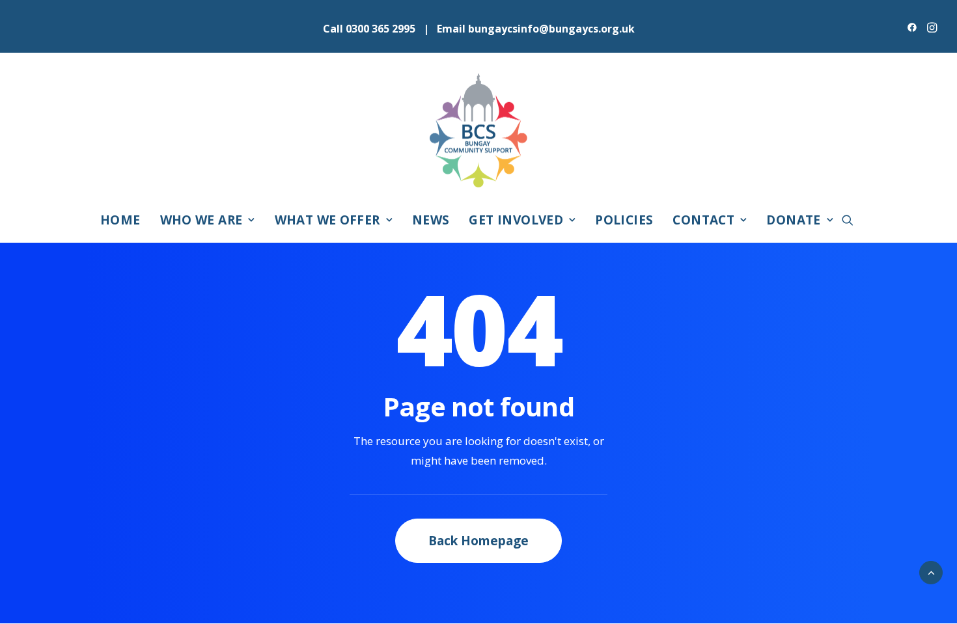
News (431, 219)
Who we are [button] (201, 219)
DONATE (793, 219)
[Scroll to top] (931, 571)
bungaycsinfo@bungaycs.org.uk (551, 28)
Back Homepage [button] (478, 540)
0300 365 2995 (380, 28)
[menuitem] (912, 27)
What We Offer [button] (327, 219)
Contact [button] (703, 219)
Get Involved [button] (516, 219)
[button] (912, 27)
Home (120, 219)
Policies (624, 219)
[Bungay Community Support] (478, 130)
